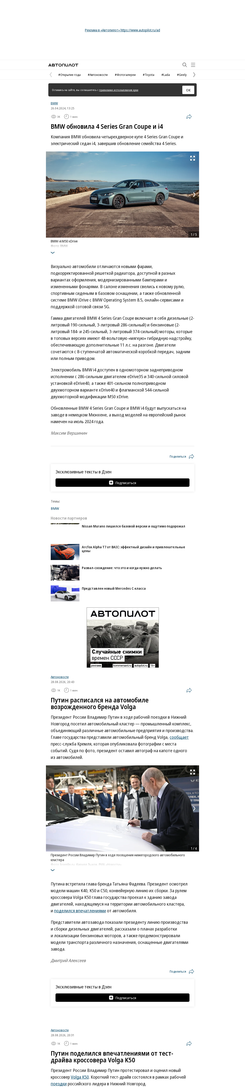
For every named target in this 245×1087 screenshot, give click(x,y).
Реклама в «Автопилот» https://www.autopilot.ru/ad (122, 30)
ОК (188, 90)
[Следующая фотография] (194, 194)
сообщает (179, 737)
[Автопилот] (63, 65)
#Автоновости (98, 75)
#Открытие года (69, 75)
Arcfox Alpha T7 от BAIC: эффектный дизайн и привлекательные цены (133, 549)
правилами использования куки (118, 90)
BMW (54, 103)
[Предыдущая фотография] (51, 194)
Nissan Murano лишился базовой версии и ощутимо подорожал (133, 526)
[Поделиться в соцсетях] (189, 116)
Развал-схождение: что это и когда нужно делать (122, 568)
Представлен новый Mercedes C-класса (114, 588)
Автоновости (60, 677)
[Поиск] (184, 64)
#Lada (165, 75)
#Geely (182, 75)
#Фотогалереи (125, 75)
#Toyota (148, 75)
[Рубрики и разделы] (193, 64)
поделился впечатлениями (80, 910)
